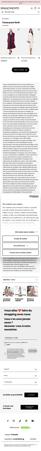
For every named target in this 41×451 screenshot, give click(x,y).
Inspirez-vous (9, 280)
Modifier (33, 439)
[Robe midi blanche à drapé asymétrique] (30, 41)
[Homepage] (10, 8)
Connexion (31, 395)
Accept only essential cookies (20, 252)
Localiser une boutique (29, 407)
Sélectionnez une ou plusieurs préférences (15, 342)
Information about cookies (25, 232)
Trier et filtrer (19, 70)
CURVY (8, 344)
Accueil (5, 19)
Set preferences (19, 245)
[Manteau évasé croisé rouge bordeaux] (10, 41)
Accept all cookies (20, 239)
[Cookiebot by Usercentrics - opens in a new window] (29, 196)
